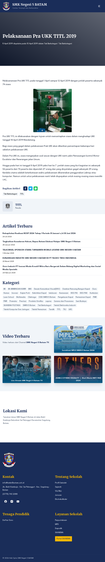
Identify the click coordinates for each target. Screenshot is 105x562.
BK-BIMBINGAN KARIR (17, 289)
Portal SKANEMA (63, 539)
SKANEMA (59, 533)
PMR (95, 297)
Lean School (9, 297)
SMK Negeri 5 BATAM (26, 558)
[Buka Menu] (99, 6)
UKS (70, 310)
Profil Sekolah (61, 483)
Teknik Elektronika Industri (65, 305)
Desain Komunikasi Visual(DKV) (47, 289)
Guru (94, 289)
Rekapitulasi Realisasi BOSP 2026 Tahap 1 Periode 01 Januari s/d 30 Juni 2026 (39, 233)
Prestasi (22, 301)
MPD (57, 524)
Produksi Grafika (36, 301)
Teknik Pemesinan (39, 310)
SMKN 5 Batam (29, 305)
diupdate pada (20, 44)
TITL (22, 194)
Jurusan (58, 495)
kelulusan (53, 293)
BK (5, 289)
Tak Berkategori (50, 44)
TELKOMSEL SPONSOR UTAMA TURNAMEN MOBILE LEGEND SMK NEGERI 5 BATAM (42, 250)
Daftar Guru (8, 520)
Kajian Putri (25, 293)
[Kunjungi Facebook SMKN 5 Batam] (6, 501)
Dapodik (58, 528)
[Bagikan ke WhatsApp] (36, 188)
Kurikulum (94, 293)
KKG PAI (74, 293)
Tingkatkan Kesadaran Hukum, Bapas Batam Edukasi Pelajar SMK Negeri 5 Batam (41, 242)
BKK (30, 289)
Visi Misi (58, 491)
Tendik (51, 310)
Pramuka (13, 301)
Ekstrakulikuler (61, 499)
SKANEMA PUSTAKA (12, 305)
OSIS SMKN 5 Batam (47, 297)
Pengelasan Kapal (65, 297)
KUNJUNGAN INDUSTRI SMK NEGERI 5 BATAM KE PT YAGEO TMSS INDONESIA (39, 258)
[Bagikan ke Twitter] (30, 188)
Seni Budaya (81, 301)
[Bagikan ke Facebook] (25, 188)
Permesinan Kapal (83, 297)
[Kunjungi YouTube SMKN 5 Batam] (18, 501)
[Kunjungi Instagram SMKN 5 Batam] (12, 501)
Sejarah (58, 487)
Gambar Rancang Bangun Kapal (76, 289)
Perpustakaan (61, 520)
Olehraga (32, 297)
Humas (6, 293)
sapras (48, 301)
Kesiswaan (63, 293)
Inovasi (15, 293)
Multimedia (20, 297)
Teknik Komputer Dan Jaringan (16, 310)
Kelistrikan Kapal (39, 293)
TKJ (64, 310)
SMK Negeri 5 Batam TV (37, 343)
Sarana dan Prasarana (63, 301)
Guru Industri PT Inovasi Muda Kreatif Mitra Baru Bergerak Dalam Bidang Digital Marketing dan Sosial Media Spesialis (52, 268)
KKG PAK (83, 293)
